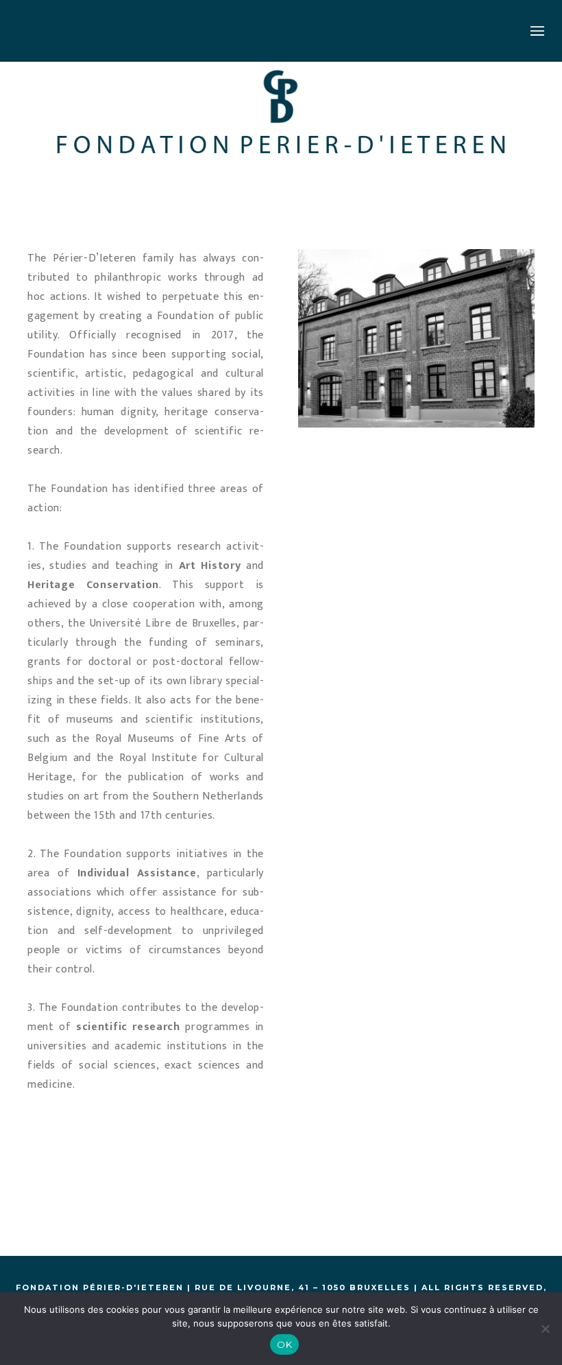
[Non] (545, 1328)
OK (284, 1344)
